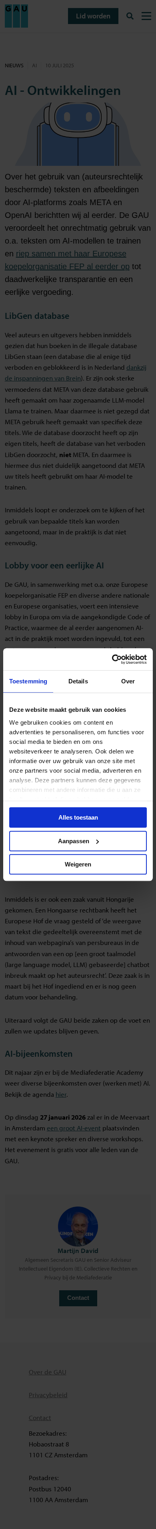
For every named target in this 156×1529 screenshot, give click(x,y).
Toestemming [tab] (28, 681)
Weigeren (78, 864)
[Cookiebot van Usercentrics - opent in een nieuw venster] (112, 659)
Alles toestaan (78, 817)
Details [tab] (78, 681)
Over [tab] (128, 681)
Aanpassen (73, 841)
